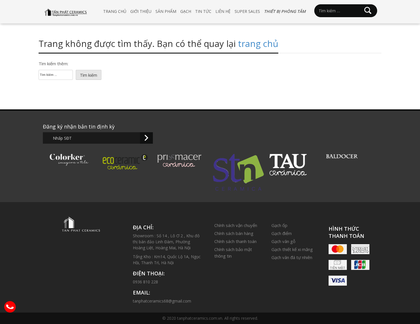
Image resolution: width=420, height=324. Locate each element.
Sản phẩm (165, 11)
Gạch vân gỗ (283, 241)
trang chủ (258, 43)
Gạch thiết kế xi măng (292, 249)
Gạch (185, 11)
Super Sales (247, 11)
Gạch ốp (279, 225)
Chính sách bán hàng (233, 233)
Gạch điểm (281, 233)
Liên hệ (223, 11)
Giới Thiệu (140, 11)
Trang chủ (114, 11)
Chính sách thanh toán (235, 241)
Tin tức (203, 11)
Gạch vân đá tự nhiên (291, 257)
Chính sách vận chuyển (235, 225)
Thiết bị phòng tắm (285, 11)
